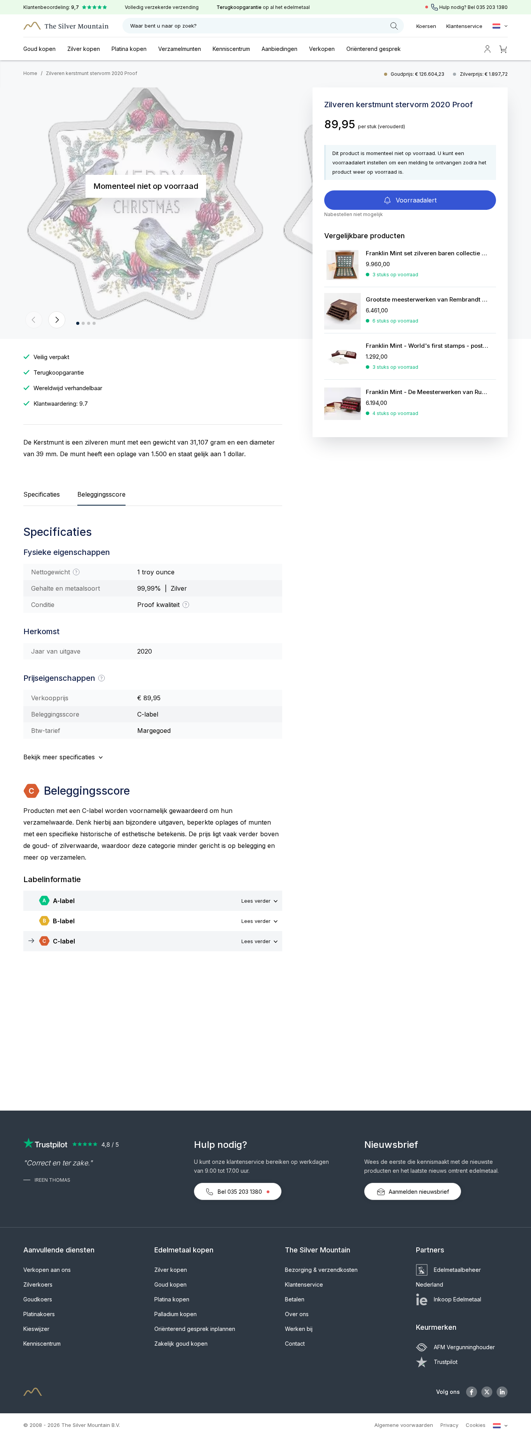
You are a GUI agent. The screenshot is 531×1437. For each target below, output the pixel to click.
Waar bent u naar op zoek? (163, 26)
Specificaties (41, 494)
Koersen (426, 26)
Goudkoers (37, 1299)
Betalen (294, 1299)
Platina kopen (129, 48)
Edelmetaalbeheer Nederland (448, 1277)
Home (30, 73)
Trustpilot (446, 1362)
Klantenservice (464, 26)
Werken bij (299, 1328)
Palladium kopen (175, 1314)
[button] (33, 319)
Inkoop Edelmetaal (457, 1299)
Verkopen (322, 48)
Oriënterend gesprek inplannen (194, 1328)
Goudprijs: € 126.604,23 (418, 74)
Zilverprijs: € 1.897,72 (484, 74)
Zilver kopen (83, 48)
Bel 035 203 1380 (240, 1191)
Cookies (476, 1425)
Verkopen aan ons (47, 1269)
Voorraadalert (415, 200)
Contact (295, 1343)
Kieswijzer (36, 1328)
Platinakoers (39, 1314)
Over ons (297, 1314)
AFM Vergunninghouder (464, 1347)
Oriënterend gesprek (373, 48)
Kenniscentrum (231, 48)
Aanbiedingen (279, 48)
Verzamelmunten (179, 48)
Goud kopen (39, 48)
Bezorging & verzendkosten (321, 1269)
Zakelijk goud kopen (181, 1343)
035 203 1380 (492, 7)
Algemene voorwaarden (403, 1425)
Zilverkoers (37, 1284)
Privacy (449, 1425)
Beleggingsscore (101, 494)
